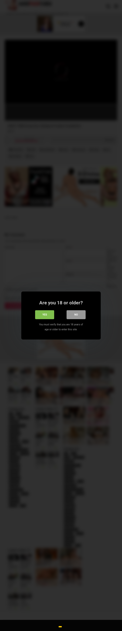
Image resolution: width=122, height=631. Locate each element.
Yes (44, 314)
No (76, 314)
